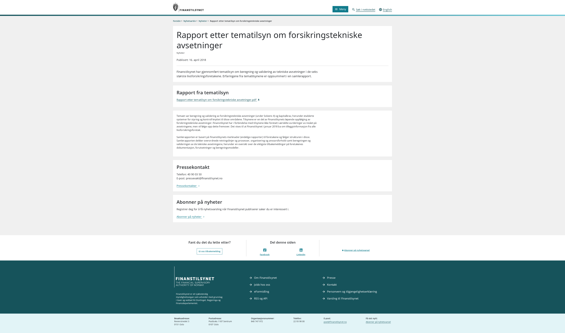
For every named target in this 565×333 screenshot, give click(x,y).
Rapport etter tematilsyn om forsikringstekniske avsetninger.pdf (217, 99)
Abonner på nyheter (189, 216)
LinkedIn (300, 254)
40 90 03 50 (194, 174)
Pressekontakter (187, 186)
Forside (177, 21)
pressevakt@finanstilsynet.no (204, 178)
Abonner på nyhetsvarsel (357, 250)
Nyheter (203, 21)
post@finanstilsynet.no (335, 321)
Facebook (265, 254)
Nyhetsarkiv (189, 21)
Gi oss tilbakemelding (210, 251)
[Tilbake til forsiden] (200, 7)
